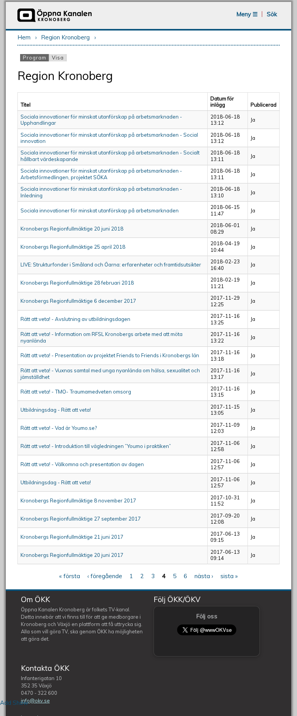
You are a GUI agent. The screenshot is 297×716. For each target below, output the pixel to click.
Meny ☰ (247, 14)
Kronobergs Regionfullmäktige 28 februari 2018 (77, 283)
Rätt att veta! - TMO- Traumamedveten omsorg (75, 392)
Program (36, 57)
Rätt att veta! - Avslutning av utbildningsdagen (75, 319)
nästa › (204, 576)
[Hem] (54, 21)
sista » (229, 576)
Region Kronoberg (65, 37)
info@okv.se (35, 700)
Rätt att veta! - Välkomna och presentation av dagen (82, 464)
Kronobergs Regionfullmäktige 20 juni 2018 (71, 229)
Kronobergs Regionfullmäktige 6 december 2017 (78, 301)
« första (69, 576)
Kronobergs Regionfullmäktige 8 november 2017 (78, 500)
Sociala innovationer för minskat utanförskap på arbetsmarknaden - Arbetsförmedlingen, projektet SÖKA (101, 174)
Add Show (14, 702)
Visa (58, 57)
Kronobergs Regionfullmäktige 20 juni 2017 (71, 555)
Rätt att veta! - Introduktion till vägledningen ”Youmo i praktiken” (95, 446)
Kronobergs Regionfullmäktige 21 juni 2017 (71, 537)
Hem (24, 37)
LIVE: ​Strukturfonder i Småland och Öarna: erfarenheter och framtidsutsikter (110, 264)
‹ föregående (104, 576)
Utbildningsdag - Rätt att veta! (55, 410)
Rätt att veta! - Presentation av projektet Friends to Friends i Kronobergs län (109, 355)
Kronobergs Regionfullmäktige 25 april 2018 (72, 247)
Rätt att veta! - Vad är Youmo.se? (58, 428)
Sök (272, 14)
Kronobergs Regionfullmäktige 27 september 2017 (80, 519)
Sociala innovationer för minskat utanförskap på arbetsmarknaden (99, 210)
